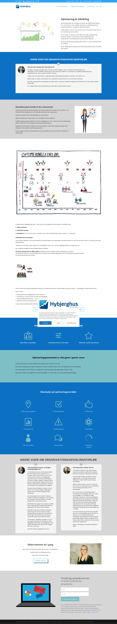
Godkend (45, 323)
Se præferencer (71, 323)
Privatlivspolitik (94, 612)
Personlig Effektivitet (61, 6)
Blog (81, 1)
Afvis (58, 323)
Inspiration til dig (70, 1)
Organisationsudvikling (77, 6)
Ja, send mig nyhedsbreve (70, 599)
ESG (97, 6)
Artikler (77, 1)
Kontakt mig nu (40, 560)
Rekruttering (90, 6)
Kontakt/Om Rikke (97, 1)
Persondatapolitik (87, 1)
